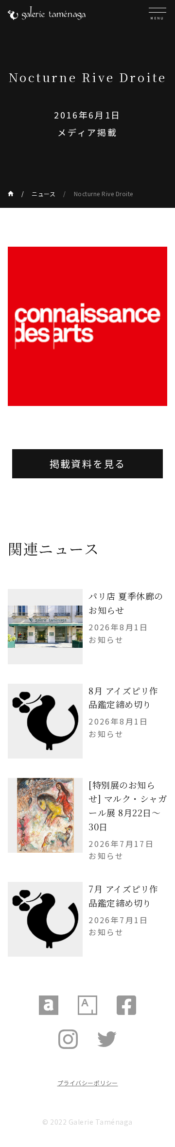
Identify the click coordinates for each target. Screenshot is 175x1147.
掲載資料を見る (88, 463)
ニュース (43, 193)
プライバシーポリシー (87, 1083)
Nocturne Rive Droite (103, 193)
